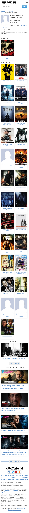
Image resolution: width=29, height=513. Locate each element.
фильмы (18, 475)
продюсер (4, 27)
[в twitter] (12, 472)
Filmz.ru (12, 486)
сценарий (24, 25)
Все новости (14, 363)
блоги (2, 477)
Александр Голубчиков (11, 490)
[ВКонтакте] (9, 472)
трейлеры (4, 475)
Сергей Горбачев (6, 492)
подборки (25, 477)
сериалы (25, 475)
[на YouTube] (16, 472)
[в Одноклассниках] (19, 472)
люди (13, 477)
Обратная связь (21, 508)
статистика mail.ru (22, 479)
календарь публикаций (8, 479)
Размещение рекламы (14, 510)
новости (11, 475)
